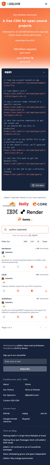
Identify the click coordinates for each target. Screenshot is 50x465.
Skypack (26, 419)
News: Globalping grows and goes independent (24, 454)
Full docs (40, 185)
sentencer (6, 248)
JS (38, 241)
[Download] (46, 266)
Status (28, 384)
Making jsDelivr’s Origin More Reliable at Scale (24, 435)
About (6, 384)
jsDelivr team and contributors (30, 345)
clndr (4, 274)
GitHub (6, 413)
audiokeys (7, 298)
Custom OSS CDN (11, 400)
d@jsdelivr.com (32, 395)
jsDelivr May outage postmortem (18, 458)
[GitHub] (18, 290)
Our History (8, 389)
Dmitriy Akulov (21, 348)
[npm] (32, 266)
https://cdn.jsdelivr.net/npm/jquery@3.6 (24, 163)
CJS (32, 241)
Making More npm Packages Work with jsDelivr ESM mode (24, 441)
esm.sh (44, 413)
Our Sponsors (9, 395)
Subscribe (25, 369)
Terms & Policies (32, 389)
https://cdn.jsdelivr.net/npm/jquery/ (23, 174)
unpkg (25, 413)
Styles (45, 241)
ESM (25, 241)
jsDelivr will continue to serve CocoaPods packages (22, 448)
